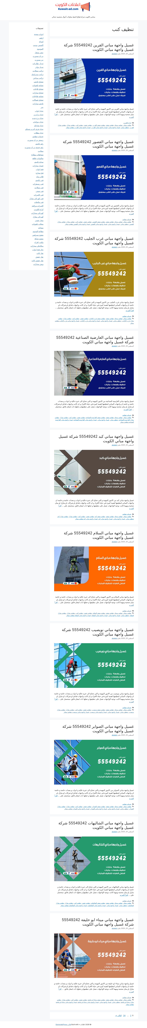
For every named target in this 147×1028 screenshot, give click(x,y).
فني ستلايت (38, 188)
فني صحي (39, 191)
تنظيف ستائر (127, 125)
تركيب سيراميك (37, 74)
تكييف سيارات (38, 104)
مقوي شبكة (39, 239)
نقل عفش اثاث (37, 261)
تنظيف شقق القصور (98, 222)
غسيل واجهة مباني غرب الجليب (90, 321)
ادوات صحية (38, 34)
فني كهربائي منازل (36, 199)
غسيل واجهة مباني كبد (105, 519)
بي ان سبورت (38, 56)
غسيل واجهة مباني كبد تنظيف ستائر (86, 519)
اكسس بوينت (38, 45)
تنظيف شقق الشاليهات (98, 903)
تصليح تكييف (38, 82)
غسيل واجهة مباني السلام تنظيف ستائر (78, 615)
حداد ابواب (39, 111)
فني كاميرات (38, 195)
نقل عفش (39, 257)
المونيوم (40, 49)
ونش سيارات (38, 264)
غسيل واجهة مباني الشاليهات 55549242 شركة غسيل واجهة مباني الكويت (96, 825)
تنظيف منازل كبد (63, 516)
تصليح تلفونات (37, 85)
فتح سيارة (39, 173)
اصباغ (41, 42)
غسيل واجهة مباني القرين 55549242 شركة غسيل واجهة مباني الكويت (99, 47)
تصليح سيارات (38, 93)
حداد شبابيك (38, 126)
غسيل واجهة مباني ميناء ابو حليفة (88, 1002)
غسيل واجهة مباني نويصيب (98, 712)
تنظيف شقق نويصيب (98, 710)
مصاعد (40, 228)
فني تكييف (39, 180)
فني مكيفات (38, 202)
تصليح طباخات (37, 96)
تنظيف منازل (71, 125)
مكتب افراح (38, 242)
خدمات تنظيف (126, 219)
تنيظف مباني (125, 127)
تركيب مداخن (38, 78)
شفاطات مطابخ (37, 155)
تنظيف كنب (79, 125)
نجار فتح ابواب (37, 250)
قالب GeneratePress (63, 1024)
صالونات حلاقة (37, 158)
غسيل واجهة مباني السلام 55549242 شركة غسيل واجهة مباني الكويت (99, 535)
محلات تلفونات (37, 224)
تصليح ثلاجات (38, 89)
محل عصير (39, 220)
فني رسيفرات (38, 184)
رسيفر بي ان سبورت (35, 140)
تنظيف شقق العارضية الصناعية (95, 417)
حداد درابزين (38, 115)
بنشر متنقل (39, 53)
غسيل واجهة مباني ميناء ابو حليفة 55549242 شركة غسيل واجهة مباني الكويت (98, 921)
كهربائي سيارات (37, 213)
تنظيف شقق (110, 125)
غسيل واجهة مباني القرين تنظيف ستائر (78, 127)
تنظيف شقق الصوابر (98, 806)
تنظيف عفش (88, 125)
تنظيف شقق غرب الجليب (97, 318)
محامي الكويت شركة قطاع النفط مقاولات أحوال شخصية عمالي (73, 17)
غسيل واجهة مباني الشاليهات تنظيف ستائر (73, 905)
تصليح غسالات (37, 100)
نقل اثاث (40, 253)
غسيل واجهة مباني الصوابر (98, 809)
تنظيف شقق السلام (99, 613)
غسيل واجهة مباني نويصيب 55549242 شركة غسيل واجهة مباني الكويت (98, 631)
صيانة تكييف (38, 162)
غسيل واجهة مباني (114, 127)
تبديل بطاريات (38, 63)
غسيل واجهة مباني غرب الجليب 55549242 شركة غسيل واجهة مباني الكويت (94, 240)
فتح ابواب (39, 169)
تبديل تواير (39, 67)
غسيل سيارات (38, 166)
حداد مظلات (38, 133)
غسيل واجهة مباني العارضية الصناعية (85, 420)
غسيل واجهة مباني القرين (99, 127)
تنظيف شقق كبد (100, 516)
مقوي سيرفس (37, 235)
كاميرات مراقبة (37, 206)
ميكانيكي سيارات (37, 246)
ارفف (41, 38)
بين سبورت (39, 60)
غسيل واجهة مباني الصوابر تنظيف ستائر (76, 809)
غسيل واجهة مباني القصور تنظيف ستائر (77, 224)
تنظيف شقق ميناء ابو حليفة (96, 1000)
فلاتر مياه (39, 177)
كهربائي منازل (38, 217)
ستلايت (40, 151)
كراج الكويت (127, 123)
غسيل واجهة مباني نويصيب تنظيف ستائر (76, 712)
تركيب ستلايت (38, 71)
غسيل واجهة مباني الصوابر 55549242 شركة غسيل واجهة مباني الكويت (98, 728)
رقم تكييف (39, 144)
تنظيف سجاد (118, 125)
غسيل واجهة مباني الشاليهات (97, 905)
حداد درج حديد (37, 118)
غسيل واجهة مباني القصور (99, 224)
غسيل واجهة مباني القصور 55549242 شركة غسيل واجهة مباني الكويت (98, 143)
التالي (118, 1015)
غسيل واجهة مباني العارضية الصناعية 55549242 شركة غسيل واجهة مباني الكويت (95, 339)
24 (124, 1015)
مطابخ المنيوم (38, 231)
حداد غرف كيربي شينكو (34, 129)
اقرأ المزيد (130, 310)
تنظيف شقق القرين (99, 125)
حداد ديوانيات (38, 122)
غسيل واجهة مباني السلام (100, 615)
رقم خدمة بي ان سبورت (34, 147)
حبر (42, 107)
